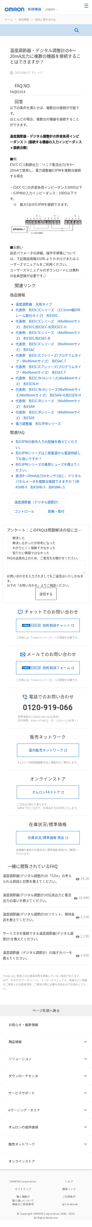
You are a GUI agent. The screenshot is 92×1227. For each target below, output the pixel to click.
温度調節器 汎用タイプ (34, 304)
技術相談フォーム (56, 667)
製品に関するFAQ (45, 19)
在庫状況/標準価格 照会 (46, 837)
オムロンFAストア (46, 792)
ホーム (9, 19)
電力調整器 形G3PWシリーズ (38, 423)
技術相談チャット (56, 625)
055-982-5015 (44, 716)
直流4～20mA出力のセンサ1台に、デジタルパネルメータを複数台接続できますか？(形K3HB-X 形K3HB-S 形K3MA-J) (48, 481)
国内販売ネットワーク (46, 750)
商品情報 (24, 19)
